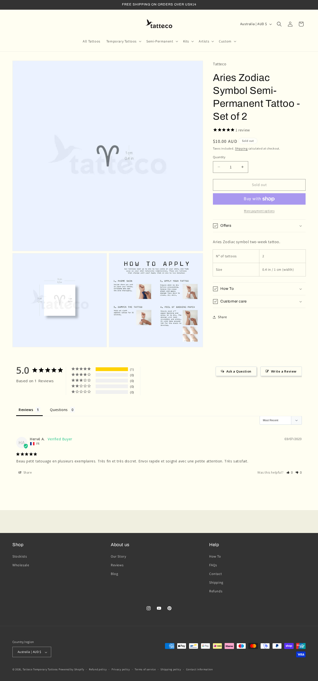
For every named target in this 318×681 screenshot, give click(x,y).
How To (215, 556)
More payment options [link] (259, 211)
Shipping (241, 148)
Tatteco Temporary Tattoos (40, 669)
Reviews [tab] (26, 409)
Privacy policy (121, 669)
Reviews (117, 565)
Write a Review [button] (284, 371)
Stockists (19, 556)
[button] (123, 41)
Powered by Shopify (71, 669)
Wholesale (20, 565)
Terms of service (145, 669)
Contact (215, 573)
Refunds (215, 591)
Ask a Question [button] (238, 371)
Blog (114, 573)
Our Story (118, 556)
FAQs (213, 565)
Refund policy (98, 669)
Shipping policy (170, 669)
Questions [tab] (59, 409)
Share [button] (222, 317)
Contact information (199, 669)
